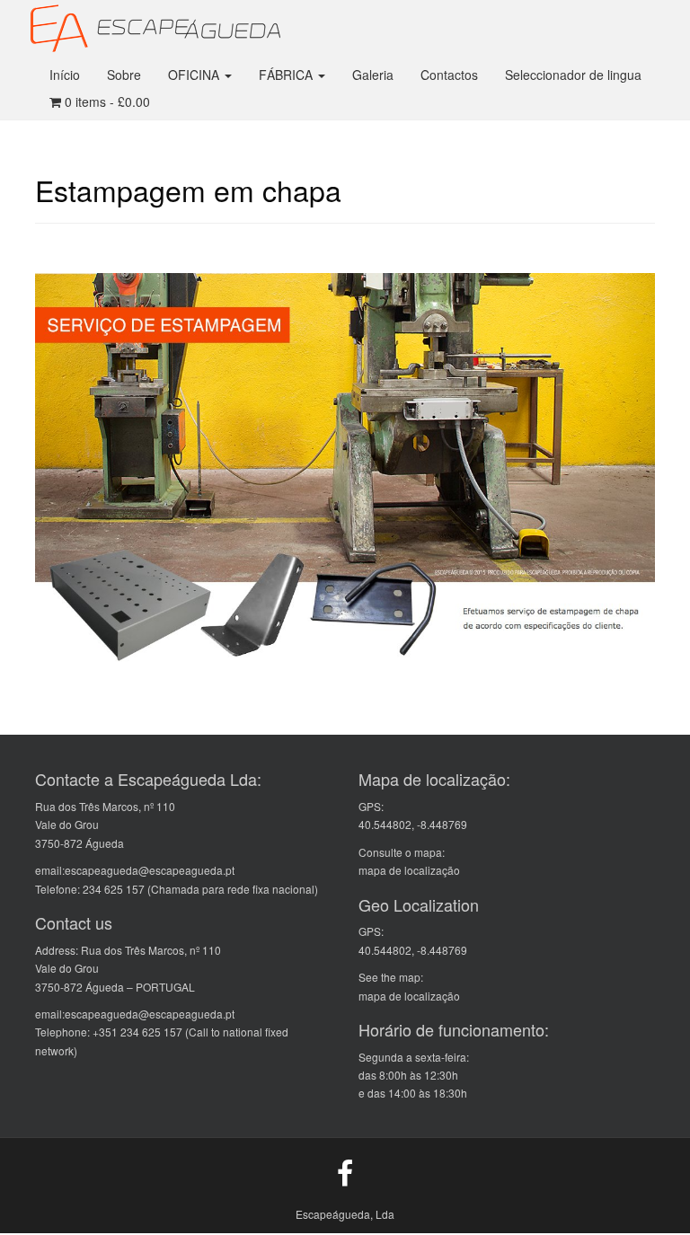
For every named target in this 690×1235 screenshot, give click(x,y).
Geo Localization (418, 904)
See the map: (390, 976)
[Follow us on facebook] (345, 1171)
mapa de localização (409, 870)
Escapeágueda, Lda (345, 1214)
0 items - (105, 101)
